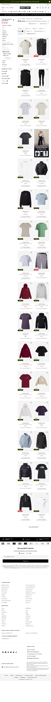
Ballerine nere (4, 590)
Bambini (12, 7)
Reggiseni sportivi (5, 585)
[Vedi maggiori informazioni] (25, 66)
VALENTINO (4, 616)
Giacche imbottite (5, 587)
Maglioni (3, 594)
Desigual (3, 625)
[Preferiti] (46, 7)
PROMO (23, 18)
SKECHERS (4, 617)
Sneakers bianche (29, 588)
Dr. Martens (4, 623)
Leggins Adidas (29, 590)
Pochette (4, 596)
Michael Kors (4, 612)
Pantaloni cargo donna (30, 585)
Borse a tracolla (29, 598)
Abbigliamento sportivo (30, 592)
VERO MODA (28, 608)
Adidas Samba (4, 588)
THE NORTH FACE (38, 18)
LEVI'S (3, 614)
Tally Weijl (28, 617)
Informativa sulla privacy (8, 566)
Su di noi (6, 675)
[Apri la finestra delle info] (49, 1)
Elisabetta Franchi (29, 625)
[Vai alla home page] (9, 647)
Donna (3, 7)
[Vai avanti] (46, 11)
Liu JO (27, 610)
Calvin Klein (28, 616)
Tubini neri (28, 602)
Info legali (16, 677)
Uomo (7, 7)
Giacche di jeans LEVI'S (6, 600)
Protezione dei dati (29, 675)
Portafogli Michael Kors (30, 587)
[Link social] (3, 652)
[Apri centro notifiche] (43, 8)
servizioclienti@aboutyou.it (14, 567)
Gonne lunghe (4, 598)
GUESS (3, 610)
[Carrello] (48, 7)
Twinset (3, 621)
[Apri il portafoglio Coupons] (37, 7)
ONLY (27, 612)
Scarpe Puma (28, 600)
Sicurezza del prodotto (32, 677)
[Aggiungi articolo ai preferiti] (31, 39)
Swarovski (4, 619)
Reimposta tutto (32, 33)
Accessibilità (22, 677)
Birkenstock (28, 623)
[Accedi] (40, 7)
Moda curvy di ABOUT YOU (7, 633)
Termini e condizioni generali (40, 675)
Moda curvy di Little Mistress (31, 633)
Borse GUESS (4, 602)
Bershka (27, 619)
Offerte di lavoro (19, 675)
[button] (33, 24)
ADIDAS (27, 614)
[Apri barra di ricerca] (48, 11)
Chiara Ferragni (29, 621)
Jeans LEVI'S (4, 592)
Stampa (12, 675)
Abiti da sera (28, 596)
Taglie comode (29, 18)
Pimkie (3, 608)
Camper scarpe (29, 594)
